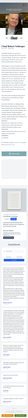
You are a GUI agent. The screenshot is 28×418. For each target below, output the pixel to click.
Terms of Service (18, 412)
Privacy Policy (10, 412)
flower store (12, 144)
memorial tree (17, 142)
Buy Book (14, 219)
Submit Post (14, 260)
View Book (6, 219)
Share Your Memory (8, 237)
